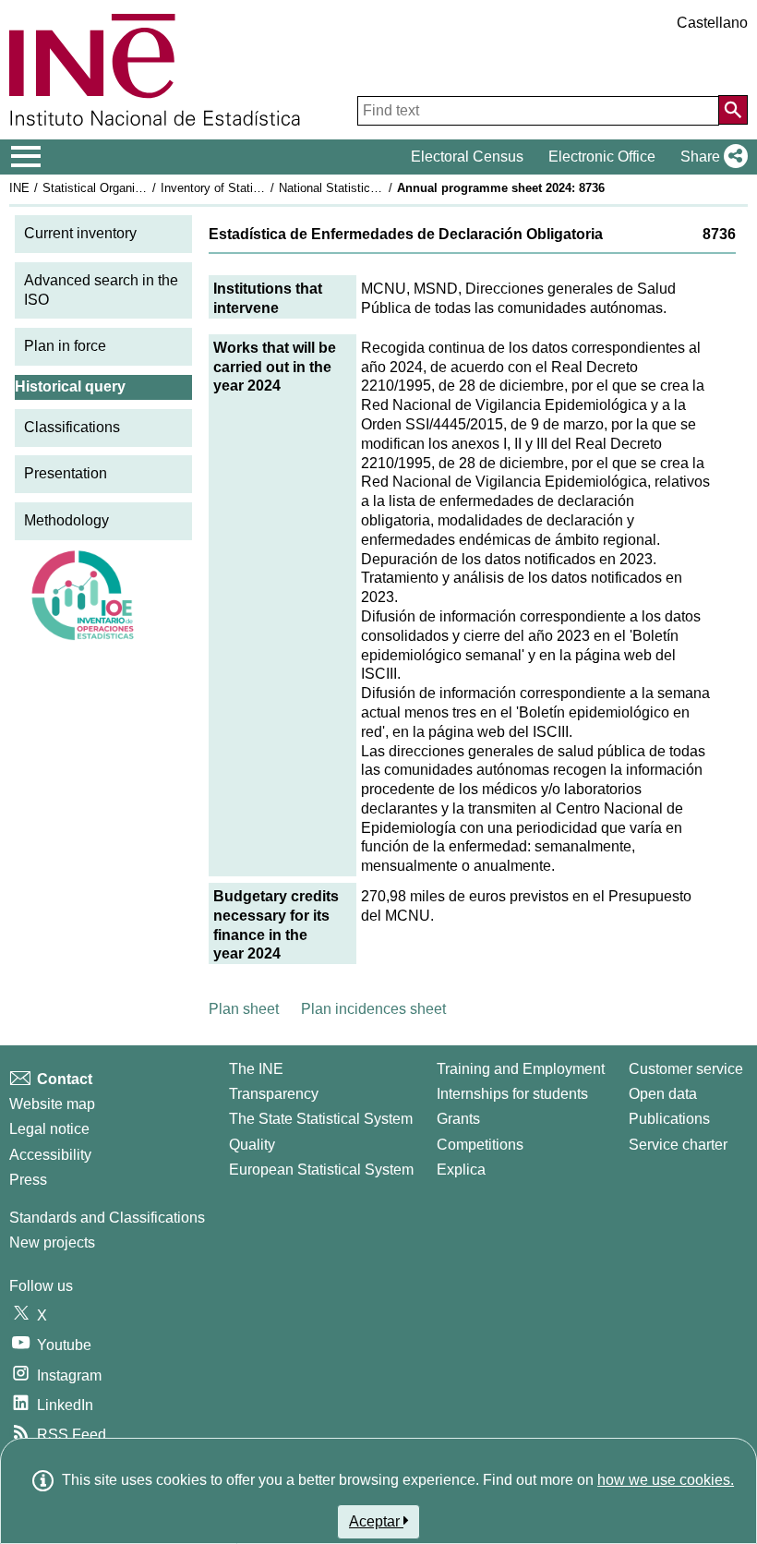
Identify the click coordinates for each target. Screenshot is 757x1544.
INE (19, 188)
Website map (52, 1104)
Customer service (686, 1069)
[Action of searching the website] (733, 110)
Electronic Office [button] (601, 156)
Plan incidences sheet (373, 1009)
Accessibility (50, 1155)
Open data (663, 1094)
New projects (52, 1242)
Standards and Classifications (107, 1217)
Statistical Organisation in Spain (128, 188)
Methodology (66, 520)
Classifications (72, 427)
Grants (458, 1119)
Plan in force (65, 346)
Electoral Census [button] (467, 156)
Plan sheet (244, 1009)
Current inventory (80, 233)
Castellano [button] (712, 22)
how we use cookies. (665, 1480)
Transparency (273, 1094)
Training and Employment (521, 1069)
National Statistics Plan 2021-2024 (371, 188)
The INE (256, 1069)
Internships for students (512, 1094)
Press (28, 1180)
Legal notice (49, 1129)
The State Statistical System (321, 1119)
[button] (710, 157)
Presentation (65, 473)
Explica (461, 1169)
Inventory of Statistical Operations (252, 188)
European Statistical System (321, 1169)
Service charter (678, 1144)
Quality (252, 1144)
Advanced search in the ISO (101, 290)
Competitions (480, 1144)
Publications (669, 1119)
